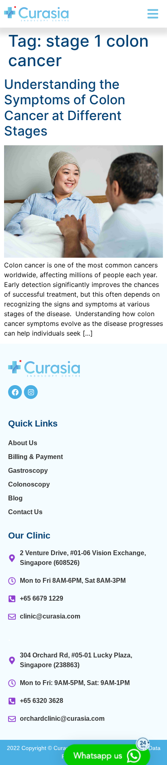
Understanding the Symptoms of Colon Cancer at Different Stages (64, 107)
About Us (22, 443)
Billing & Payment (35, 456)
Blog (15, 498)
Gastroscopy (28, 470)
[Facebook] (15, 392)
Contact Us (25, 512)
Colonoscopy (29, 484)
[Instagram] (31, 392)
